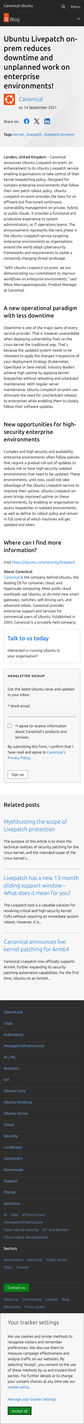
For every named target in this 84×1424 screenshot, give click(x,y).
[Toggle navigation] (78, 18)
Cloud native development (26, 1237)
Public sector (56, 1259)
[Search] (63, 6)
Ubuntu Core (14, 1091)
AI (5, 1214)
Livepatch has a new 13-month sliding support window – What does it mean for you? (41, 885)
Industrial (34, 1259)
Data (14, 1214)
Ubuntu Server (16, 1113)
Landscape (13, 1147)
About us (11, 1299)
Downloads (13, 1169)
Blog (65, 1299)
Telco (8, 1267)
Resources (12, 1307)
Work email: (20, 706)
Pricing (9, 1192)
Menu (75, 6)
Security (11, 1136)
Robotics (11, 1068)
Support (11, 1181)
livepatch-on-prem (59, 134)
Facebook (26, 121)
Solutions (12, 1203)
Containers (13, 1158)
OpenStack (13, 1012)
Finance (22, 1267)
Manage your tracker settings (32, 1399)
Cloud (9, 1124)
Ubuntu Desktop (18, 1102)
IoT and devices (55, 1229)
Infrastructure (33, 1214)
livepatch (34, 134)
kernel (18, 134)
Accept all (20, 1411)
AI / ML (10, 1057)
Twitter (37, 121)
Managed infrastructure (24, 1046)
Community (32, 1299)
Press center (34, 1307)
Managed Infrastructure (23, 1222)
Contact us (16, 1287)
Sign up (18, 774)
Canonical (31, 99)
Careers (51, 1299)
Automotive (13, 1259)
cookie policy (18, 1387)
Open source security (21, 1229)
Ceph (8, 1023)
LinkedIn (47, 121)
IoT (6, 1079)
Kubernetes (13, 1034)
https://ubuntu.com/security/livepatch (43, 562)
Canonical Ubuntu (18, 6)
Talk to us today (28, 638)
